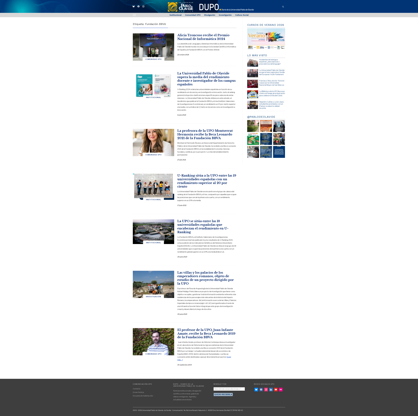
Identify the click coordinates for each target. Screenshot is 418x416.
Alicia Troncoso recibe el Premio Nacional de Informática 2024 (203, 37)
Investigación (225, 15)
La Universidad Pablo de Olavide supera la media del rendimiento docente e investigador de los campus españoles (206, 79)
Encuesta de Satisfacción (143, 396)
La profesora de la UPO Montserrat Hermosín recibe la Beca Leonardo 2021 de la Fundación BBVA (205, 134)
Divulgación (209, 15)
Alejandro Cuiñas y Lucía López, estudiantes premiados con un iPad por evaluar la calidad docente (271, 105)
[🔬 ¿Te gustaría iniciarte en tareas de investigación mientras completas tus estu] (266, 152)
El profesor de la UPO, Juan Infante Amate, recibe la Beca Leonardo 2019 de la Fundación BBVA (206, 333)
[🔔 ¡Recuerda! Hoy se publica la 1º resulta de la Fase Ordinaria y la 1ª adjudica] (279, 139)
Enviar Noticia (138, 392)
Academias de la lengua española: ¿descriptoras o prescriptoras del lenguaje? (270, 62)
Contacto (136, 389)
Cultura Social (242, 15)
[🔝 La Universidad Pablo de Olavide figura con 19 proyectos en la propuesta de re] (253, 152)
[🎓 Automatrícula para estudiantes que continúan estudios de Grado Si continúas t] (266, 139)
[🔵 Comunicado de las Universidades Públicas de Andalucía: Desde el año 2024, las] (279, 152)
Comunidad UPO (193, 15)
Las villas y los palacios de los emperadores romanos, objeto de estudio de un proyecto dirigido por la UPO (205, 278)
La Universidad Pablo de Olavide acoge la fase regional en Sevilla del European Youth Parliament (272, 72)
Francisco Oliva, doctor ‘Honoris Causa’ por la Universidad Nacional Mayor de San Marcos (271, 83)
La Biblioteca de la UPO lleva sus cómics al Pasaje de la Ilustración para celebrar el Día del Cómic (272, 93)
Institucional (175, 15)
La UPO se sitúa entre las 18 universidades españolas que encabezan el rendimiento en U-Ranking (202, 226)
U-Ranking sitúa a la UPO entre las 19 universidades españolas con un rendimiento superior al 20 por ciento (206, 181)
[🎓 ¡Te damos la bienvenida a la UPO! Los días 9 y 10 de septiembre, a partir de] (253, 139)
